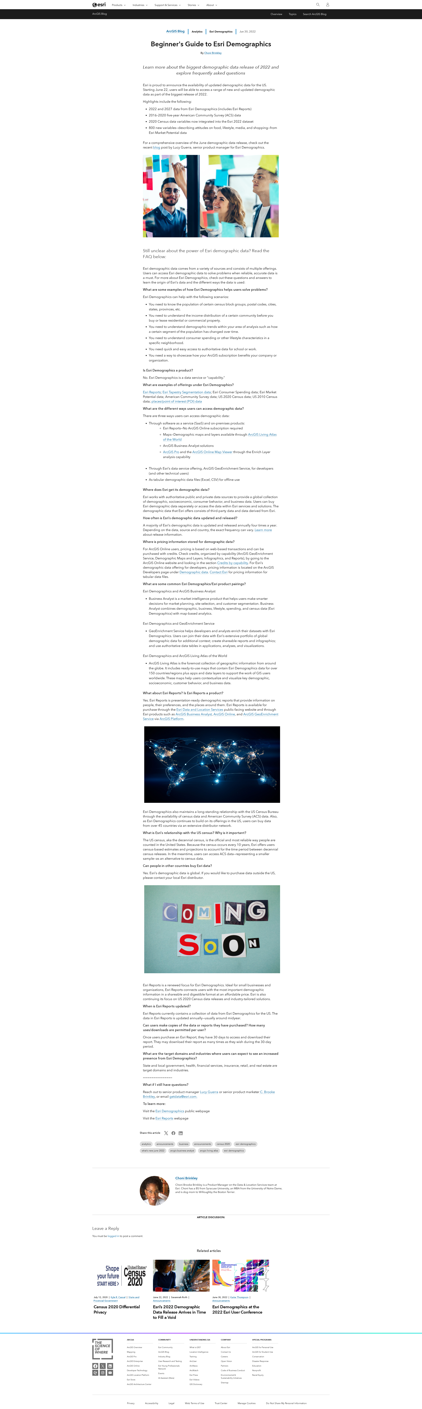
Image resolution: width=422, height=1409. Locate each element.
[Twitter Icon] (166, 1134)
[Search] (317, 4)
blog (156, 147)
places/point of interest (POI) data (176, 401)
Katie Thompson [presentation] (239, 1297)
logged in (113, 1236)
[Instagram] (103, 1373)
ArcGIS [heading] (130, 1339)
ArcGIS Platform (171, 719)
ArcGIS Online (224, 714)
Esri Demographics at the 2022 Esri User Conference (237, 1309)
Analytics (197, 31)
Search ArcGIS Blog (314, 14)
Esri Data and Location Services (199, 710)
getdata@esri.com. (183, 1096)
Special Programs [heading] (261, 1339)
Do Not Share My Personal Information (286, 1403)
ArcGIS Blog (99, 13)
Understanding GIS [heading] (200, 1339)
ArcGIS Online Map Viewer (212, 452)
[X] (103, 1366)
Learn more (263, 530)
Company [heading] (226, 1339)
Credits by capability (232, 563)
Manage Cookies (247, 1403)
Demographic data (194, 572)
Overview (276, 14)
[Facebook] (95, 1366)
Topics (292, 14)
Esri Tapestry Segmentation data (187, 392)
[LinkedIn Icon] (180, 1134)
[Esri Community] (95, 1373)
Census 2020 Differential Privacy (117, 1309)
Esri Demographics (169, 1111)
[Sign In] (327, 5)
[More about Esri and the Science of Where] (102, 1350)
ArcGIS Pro (171, 452)
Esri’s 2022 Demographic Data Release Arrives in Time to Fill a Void (179, 1312)
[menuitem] (140, 1347)
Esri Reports (152, 392)
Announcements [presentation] (161, 1300)
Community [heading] (164, 1339)
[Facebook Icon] (173, 1134)
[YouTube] (110, 1373)
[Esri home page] (99, 4)
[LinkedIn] (110, 1366)
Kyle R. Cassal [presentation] (118, 1297)
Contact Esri (219, 572)
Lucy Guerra (209, 1092)
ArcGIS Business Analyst (194, 714)
